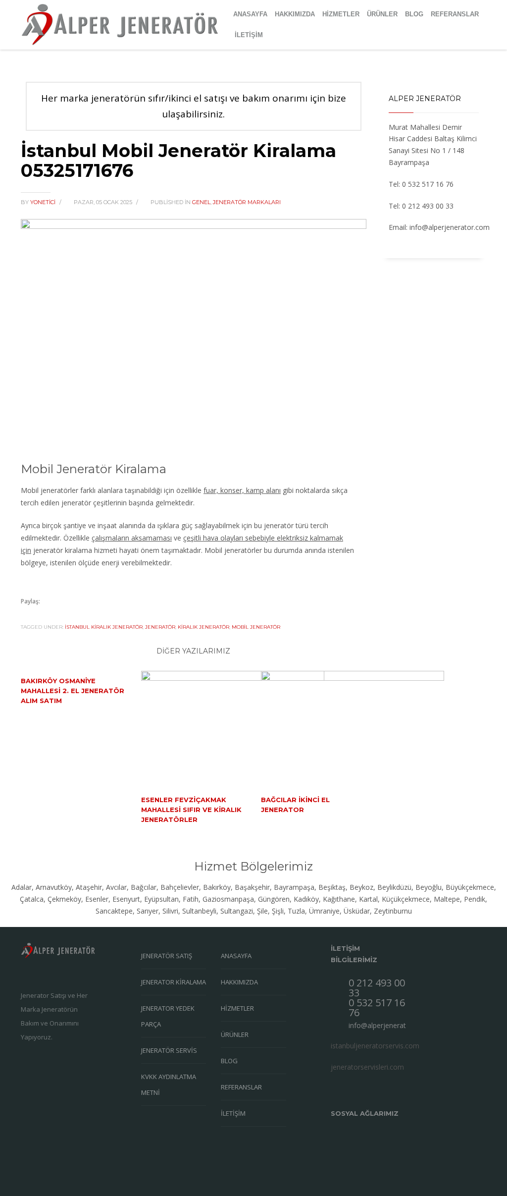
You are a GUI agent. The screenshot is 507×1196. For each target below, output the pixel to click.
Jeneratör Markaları (247, 202)
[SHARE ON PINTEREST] (80, 614)
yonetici (43, 202)
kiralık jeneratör (203, 627)
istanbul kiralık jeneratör (104, 627)
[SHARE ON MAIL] (97, 614)
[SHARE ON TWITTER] (28, 615)
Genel (201, 202)
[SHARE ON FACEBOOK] (45, 614)
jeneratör (160, 627)
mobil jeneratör (256, 627)
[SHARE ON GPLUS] (62, 614)
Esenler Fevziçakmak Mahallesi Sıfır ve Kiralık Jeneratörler (191, 809)
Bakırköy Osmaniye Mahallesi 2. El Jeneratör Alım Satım (72, 691)
